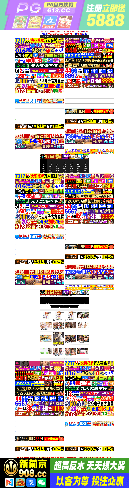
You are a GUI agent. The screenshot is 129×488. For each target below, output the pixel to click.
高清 (80, 303)
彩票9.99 (71, 166)
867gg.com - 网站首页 (49, 36)
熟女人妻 (57, 170)
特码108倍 (64, 307)
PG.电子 (73, 307)
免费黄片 (64, 170)
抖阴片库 (43, 170)
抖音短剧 (50, 168)
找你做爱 (64, 164)
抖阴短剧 (78, 172)
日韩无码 (85, 172)
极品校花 (71, 172)
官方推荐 (43, 166)
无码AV (43, 168)
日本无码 (46, 295)
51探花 (64, 168)
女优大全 (78, 168)
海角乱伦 (78, 170)
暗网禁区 (71, 170)
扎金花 (78, 166)
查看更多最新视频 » (64, 358)
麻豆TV (57, 168)
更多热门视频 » (86, 310)
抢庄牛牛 (57, 166)
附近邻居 (50, 164)
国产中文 (50, 172)
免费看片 (43, 172)
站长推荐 (43, 164)
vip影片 (55, 307)
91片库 (71, 168)
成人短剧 (64, 172)
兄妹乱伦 (57, 172)
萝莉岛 (85, 168)
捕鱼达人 (50, 166)
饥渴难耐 (57, 164)
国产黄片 (50, 170)
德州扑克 (64, 166)
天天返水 (85, 166)
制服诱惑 (85, 170)
